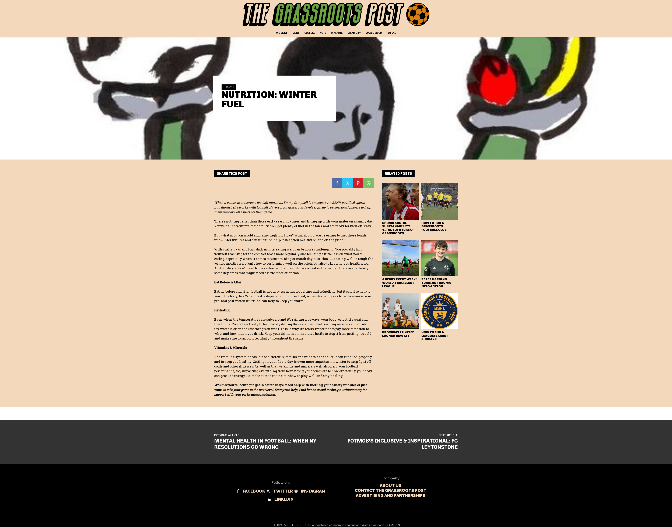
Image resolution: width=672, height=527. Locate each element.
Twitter (283, 491)
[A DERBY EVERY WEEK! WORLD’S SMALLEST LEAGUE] (400, 258)
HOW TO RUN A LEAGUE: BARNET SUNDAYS (434, 335)
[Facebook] (337, 183)
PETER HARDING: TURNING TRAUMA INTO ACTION (436, 282)
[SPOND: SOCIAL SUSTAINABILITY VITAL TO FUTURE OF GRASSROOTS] (400, 201)
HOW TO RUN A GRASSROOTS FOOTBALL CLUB (434, 226)
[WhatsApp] (368, 183)
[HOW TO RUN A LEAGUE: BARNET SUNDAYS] (439, 311)
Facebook (254, 491)
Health (229, 87)
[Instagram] (296, 491)
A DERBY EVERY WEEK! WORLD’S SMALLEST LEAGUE (399, 282)
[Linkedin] (269, 499)
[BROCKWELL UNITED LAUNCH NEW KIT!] (400, 311)
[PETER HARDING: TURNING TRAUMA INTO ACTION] (439, 258)
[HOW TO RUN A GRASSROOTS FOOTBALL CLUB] (439, 201)
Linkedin (283, 499)
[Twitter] (347, 183)
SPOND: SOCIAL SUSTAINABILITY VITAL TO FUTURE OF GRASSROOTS (398, 228)
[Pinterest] (358, 183)
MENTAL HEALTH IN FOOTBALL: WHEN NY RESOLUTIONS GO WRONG (265, 444)
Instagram (313, 491)
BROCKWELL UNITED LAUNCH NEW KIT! (398, 334)
